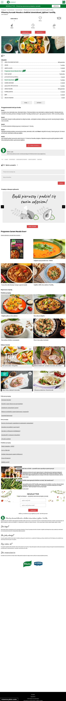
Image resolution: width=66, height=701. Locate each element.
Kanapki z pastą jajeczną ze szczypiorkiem (12, 403)
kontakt (33, 694)
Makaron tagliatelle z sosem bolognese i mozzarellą (15, 411)
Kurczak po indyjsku (39, 316)
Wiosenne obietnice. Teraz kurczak (43, 390)
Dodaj (61, 183)
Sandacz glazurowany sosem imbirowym (11, 454)
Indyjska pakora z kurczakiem (9, 316)
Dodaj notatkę (34, 145)
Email (26, 102)
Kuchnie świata (10, 10)
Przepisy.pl (3, 10)
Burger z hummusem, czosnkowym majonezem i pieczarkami (17, 423)
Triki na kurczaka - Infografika (10, 365)
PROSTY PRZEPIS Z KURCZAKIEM (21, 159)
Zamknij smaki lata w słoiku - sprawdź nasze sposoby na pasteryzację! (35, 468)
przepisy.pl (6, 14)
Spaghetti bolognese (6, 415)
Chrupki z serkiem (6, 439)
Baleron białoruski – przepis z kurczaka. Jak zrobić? (48, 365)
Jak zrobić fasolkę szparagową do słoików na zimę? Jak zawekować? (35, 480)
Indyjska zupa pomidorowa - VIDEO (43, 260)
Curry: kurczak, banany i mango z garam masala (14, 285)
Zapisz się (33, 510)
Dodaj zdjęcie (32, 226)
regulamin (33, 696)
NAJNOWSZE (39, 159)
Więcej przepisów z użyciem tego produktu (10, 235)
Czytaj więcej (25, 476)
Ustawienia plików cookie (9, 699)
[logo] (11, 2)
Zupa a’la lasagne (5, 458)
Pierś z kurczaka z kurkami (41, 340)
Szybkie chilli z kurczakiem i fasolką (43, 285)
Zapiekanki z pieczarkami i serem (9, 407)
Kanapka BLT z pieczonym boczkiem (10, 435)
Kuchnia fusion (19, 10)
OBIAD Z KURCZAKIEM (32, 159)
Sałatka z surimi (5, 462)
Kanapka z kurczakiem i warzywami (10, 427)
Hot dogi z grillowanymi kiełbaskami (10, 431)
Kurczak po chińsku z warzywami (10, 340)
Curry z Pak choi (5, 450)
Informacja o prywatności (33, 698)
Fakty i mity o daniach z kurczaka (11, 390)
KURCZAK (6, 159)
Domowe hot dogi (6, 399)
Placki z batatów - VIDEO (7, 446)
